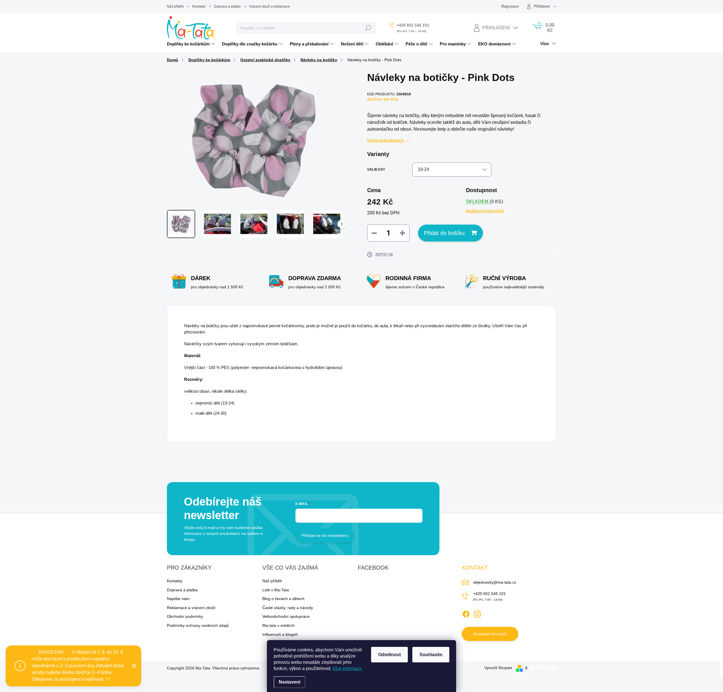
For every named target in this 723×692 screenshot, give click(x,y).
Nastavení (289, 682)
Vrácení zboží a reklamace (269, 6)
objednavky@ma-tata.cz (494, 582)
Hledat (368, 28)
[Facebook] (466, 613)
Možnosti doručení (485, 211)
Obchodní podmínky (185, 616)
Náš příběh (175, 6)
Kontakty (199, 6)
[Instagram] (477, 613)
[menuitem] (191, 44)
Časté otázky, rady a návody (287, 607)
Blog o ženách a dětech (283, 598)
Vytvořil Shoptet (498, 667)
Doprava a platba (227, 6)
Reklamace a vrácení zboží (191, 607)
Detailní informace (385, 141)
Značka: (382, 100)
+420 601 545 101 (489, 593)
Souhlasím (430, 654)
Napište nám (178, 598)
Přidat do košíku (444, 233)
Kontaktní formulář (489, 634)
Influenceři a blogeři (280, 634)
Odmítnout (389, 654)
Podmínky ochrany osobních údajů (198, 625)
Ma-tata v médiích (278, 625)
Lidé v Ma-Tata (275, 590)
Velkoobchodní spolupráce (286, 616)
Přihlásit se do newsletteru (324, 535)
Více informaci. (347, 668)
